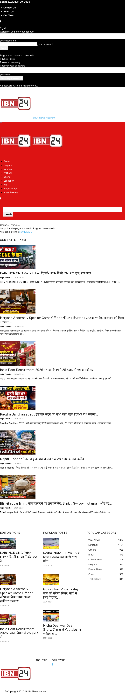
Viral (5, 184)
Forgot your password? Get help (17, 55)
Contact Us (9, 7)
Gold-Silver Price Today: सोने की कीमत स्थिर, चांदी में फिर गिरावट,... (61, 593)
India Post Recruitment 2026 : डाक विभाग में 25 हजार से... (19, 633)
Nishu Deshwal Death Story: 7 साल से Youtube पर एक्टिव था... (62, 630)
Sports (6, 176)
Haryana (7, 165)
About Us (8, 11)
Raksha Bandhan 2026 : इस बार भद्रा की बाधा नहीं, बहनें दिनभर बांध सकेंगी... (49, 414)
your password (45, 44)
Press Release (10, 192)
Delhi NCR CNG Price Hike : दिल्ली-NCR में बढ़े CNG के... (19, 557)
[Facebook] (1, 21)
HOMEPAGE (25, 231)
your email (5, 74)
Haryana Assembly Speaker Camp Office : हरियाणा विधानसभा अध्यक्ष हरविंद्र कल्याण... (16, 595)
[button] (1, 123)
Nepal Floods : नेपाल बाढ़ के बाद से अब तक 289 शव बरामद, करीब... (43, 459)
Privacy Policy (7, 58)
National (7, 169)
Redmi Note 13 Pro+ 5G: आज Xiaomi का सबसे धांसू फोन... (61, 557)
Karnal (6, 161)
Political (7, 173)
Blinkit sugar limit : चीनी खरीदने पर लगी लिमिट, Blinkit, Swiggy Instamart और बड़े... (56, 503)
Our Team (8, 15)
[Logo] (16, 155)
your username (8, 40)
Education (8, 180)
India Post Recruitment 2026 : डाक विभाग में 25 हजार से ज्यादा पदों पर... (48, 370)
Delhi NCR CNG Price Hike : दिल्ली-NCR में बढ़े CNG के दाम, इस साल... (46, 273)
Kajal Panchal (6, 277)
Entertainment (10, 188)
